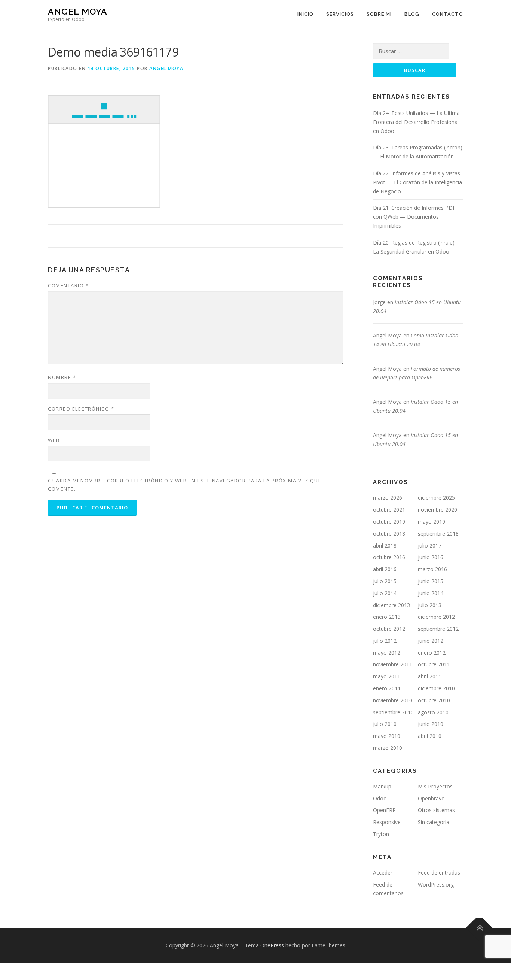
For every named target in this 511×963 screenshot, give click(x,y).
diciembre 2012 (436, 616)
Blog (411, 14)
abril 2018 (385, 545)
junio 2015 (430, 581)
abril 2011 (429, 676)
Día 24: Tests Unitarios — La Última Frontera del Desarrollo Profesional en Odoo (416, 121)
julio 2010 (385, 723)
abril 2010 (429, 735)
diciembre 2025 (436, 497)
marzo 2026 (387, 497)
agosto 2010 (433, 712)
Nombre (62, 377)
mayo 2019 (431, 521)
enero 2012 (432, 652)
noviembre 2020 (437, 509)
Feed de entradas (439, 872)
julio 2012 (385, 640)
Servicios (340, 14)
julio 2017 (429, 545)
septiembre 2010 (393, 712)
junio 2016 (430, 557)
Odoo (380, 798)
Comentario (68, 285)
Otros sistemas (436, 810)
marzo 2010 (387, 747)
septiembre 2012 (438, 628)
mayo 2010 (386, 735)
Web (54, 440)
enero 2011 (387, 688)
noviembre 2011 (392, 664)
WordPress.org (436, 884)
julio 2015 (385, 581)
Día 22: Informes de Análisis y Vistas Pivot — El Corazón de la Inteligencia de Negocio (417, 182)
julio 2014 (385, 593)
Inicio (305, 14)
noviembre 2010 (392, 700)
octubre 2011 (434, 664)
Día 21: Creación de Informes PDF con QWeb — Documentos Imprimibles (414, 216)
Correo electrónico (81, 408)
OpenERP (384, 810)
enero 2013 (387, 616)
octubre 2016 (389, 557)
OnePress (272, 945)
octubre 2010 (434, 700)
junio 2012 (430, 640)
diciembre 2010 (436, 688)
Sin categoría (433, 822)
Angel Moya (77, 11)
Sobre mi (379, 14)
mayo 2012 (386, 652)
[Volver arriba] (479, 928)
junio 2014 (430, 593)
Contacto (447, 14)
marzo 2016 (432, 569)
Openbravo (431, 798)
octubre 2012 (389, 628)
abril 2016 (385, 569)
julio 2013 (429, 605)
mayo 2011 (386, 676)
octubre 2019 (389, 521)
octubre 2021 (389, 509)
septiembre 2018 (438, 533)
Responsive (387, 822)
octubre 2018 (389, 533)
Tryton (381, 834)
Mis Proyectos (435, 786)
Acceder (382, 872)
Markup (382, 786)
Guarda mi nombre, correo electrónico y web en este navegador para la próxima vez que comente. (184, 484)
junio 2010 (430, 723)
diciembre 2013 (391, 605)
